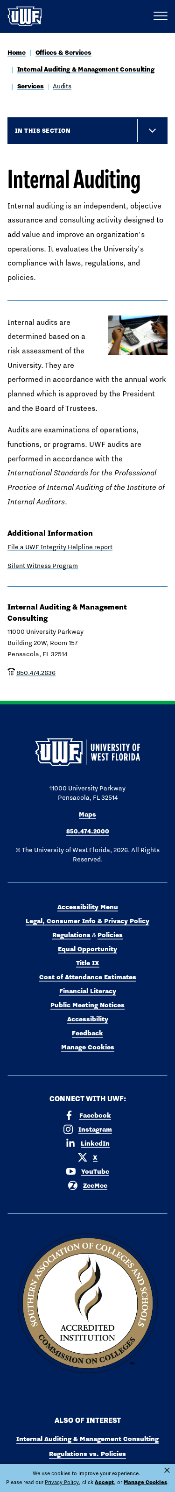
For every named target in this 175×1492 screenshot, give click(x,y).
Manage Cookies (87, 1047)
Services (30, 86)
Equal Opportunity (87, 949)
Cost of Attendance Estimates (87, 977)
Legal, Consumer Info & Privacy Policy (87, 921)
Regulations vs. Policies (87, 1453)
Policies (110, 935)
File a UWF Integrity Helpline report (59, 547)
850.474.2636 (36, 672)
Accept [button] (104, 1482)
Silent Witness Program (42, 565)
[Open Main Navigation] (161, 16)
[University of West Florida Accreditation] (88, 1303)
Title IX (87, 963)
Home (16, 52)
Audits (62, 86)
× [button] (167, 1470)
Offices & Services (63, 52)
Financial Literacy (87, 991)
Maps (87, 814)
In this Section (42, 130)
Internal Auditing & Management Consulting (85, 69)
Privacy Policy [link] (62, 1482)
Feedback (87, 1033)
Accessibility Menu (87, 907)
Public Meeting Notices (87, 1005)
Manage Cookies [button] (145, 1482)
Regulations (71, 935)
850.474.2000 (87, 831)
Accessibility (87, 1019)
